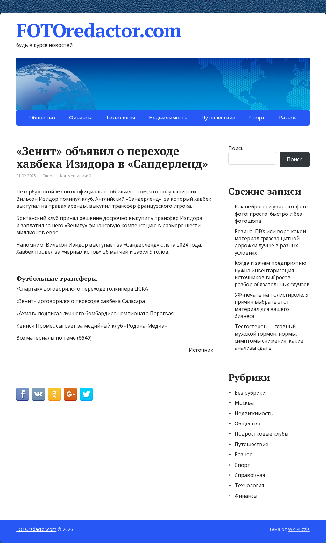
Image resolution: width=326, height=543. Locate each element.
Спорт (257, 117)
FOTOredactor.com (98, 30)
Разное (288, 117)
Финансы (80, 117)
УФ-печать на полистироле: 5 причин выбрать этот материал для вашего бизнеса (271, 305)
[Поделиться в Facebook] (22, 394)
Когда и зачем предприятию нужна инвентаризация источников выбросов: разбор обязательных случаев (272, 273)
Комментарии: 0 (75, 175)
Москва (244, 402)
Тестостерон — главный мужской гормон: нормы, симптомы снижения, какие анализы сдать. (269, 337)
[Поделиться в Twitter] (86, 394)
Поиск (236, 148)
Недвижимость (168, 117)
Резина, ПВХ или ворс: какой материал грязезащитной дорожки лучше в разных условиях (270, 242)
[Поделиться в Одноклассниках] (54, 394)
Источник (201, 349)
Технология (120, 117)
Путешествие (218, 117)
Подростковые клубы (261, 433)
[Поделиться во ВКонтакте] (38, 394)
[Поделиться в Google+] (70, 394)
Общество (42, 117)
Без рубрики (250, 392)
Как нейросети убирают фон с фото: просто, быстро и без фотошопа (272, 213)
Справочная (250, 475)
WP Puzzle (299, 529)
